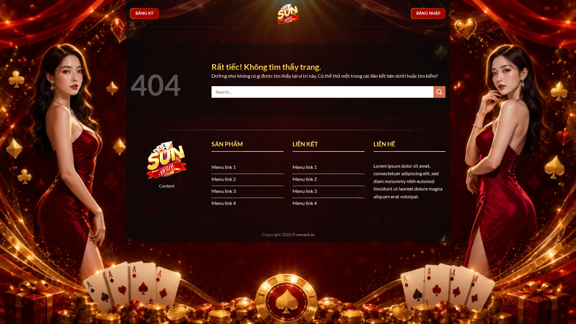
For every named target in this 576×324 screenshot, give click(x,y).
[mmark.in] (288, 13)
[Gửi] (440, 92)
